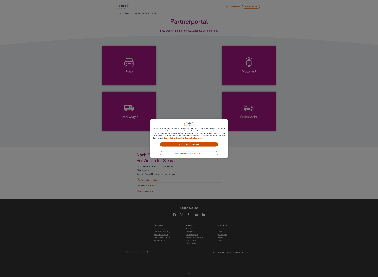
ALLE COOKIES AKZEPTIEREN (189, 144)
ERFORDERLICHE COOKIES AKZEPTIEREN (189, 153)
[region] (189, 138)
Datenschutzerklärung (172, 138)
